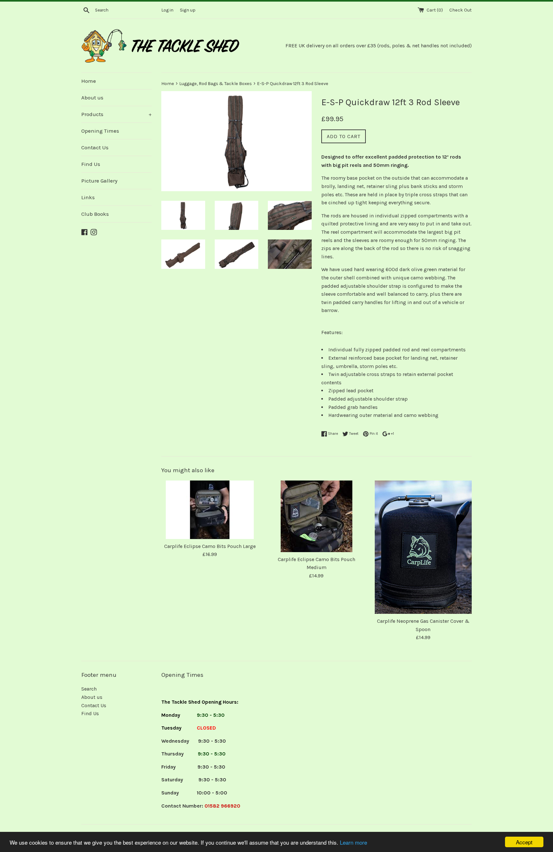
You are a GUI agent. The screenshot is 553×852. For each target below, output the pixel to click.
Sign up (188, 10)
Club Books (95, 214)
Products (116, 114)
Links (88, 197)
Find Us (90, 164)
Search (89, 689)
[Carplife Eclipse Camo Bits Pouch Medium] (316, 516)
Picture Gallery (99, 180)
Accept (524, 842)
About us (92, 97)
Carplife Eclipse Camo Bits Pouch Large (210, 546)
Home (88, 81)
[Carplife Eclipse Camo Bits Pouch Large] (209, 510)
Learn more (353, 842)
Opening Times (100, 131)
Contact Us (94, 147)
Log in (167, 10)
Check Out (460, 10)
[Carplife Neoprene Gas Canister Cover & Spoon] (423, 547)
